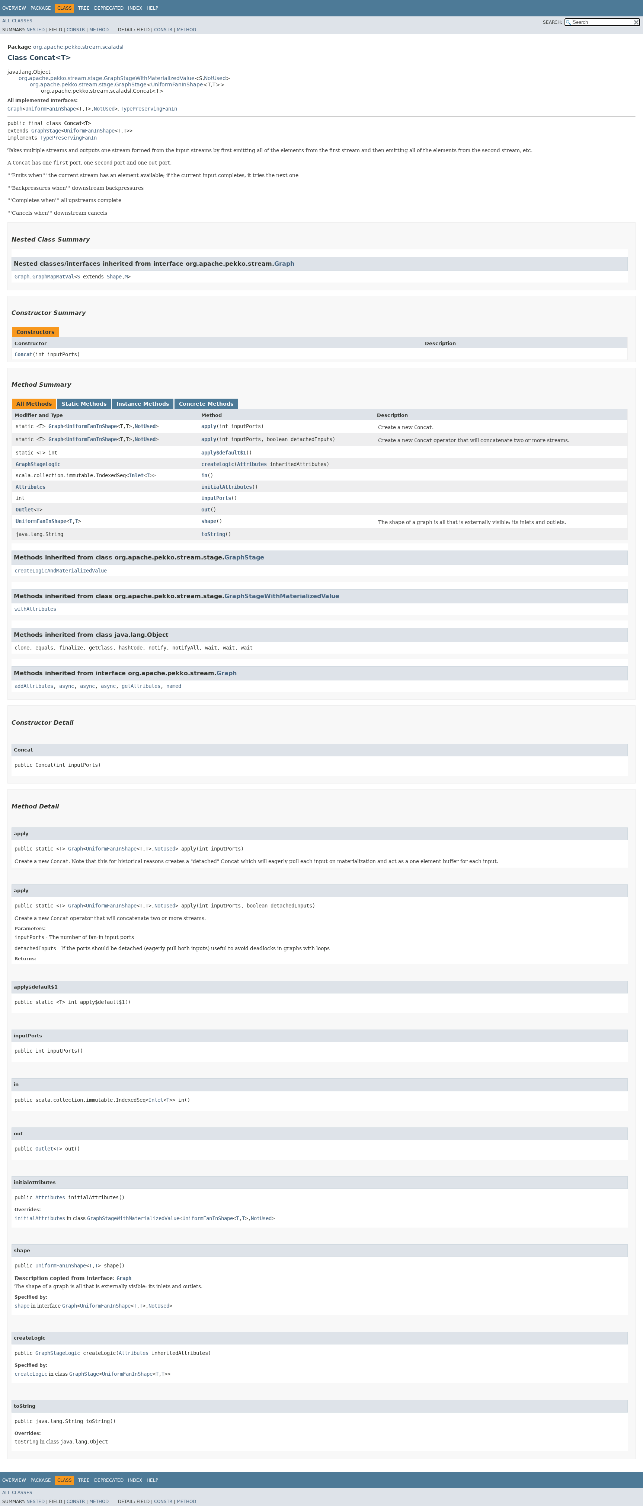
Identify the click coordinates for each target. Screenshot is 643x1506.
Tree (84, 8)
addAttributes (34, 686)
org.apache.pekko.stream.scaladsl (78, 47)
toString (213, 534)
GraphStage (46, 131)
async (66, 686)
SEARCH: (552, 22)
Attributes (252, 464)
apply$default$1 (223, 453)
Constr (76, 29)
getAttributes (141, 686)
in (204, 475)
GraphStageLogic (38, 464)
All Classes (17, 20)
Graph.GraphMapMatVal (44, 277)
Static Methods (84, 404)
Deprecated (109, 8)
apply (208, 426)
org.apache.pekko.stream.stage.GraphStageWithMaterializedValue (107, 78)
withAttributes (35, 609)
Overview (14, 8)
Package (41, 8)
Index (135, 8)
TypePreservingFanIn (149, 109)
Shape (114, 277)
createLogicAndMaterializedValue (61, 571)
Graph (14, 109)
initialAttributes (226, 487)
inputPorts (216, 498)
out (205, 510)
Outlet (24, 510)
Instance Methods (142, 404)
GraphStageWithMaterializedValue (281, 596)
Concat (23, 354)
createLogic (217, 464)
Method (99, 29)
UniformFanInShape (177, 84)
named (173, 686)
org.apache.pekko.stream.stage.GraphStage (88, 84)
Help (152, 8)
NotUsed (215, 78)
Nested (35, 29)
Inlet (136, 475)
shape (208, 521)
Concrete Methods (206, 404)
